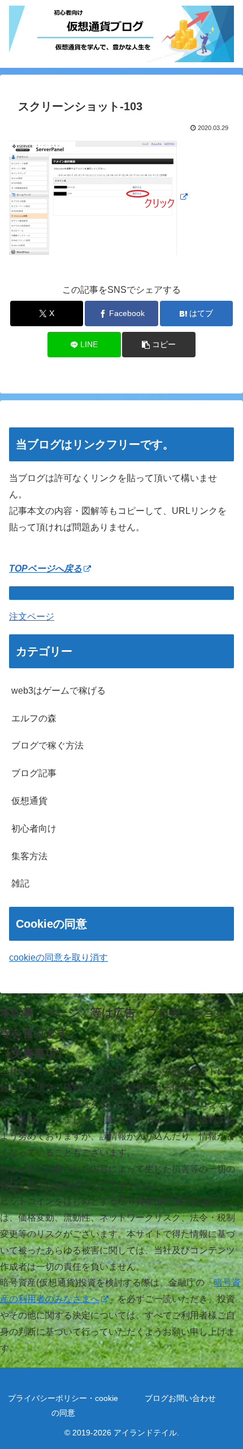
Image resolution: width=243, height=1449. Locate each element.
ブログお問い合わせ (180, 1398)
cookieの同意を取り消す (58, 957)
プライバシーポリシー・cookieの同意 (63, 1405)
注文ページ (31, 616)
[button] (158, 344)
